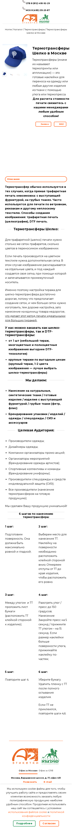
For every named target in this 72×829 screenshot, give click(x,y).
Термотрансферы (34, 29)
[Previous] (7, 57)
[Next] (23, 57)
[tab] (28, 770)
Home (8, 29)
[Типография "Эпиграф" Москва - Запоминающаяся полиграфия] (36, 19)
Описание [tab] (13, 179)
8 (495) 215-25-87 (40, 10)
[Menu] (5, 19)
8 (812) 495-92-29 (40, 3)
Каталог (18, 29)
